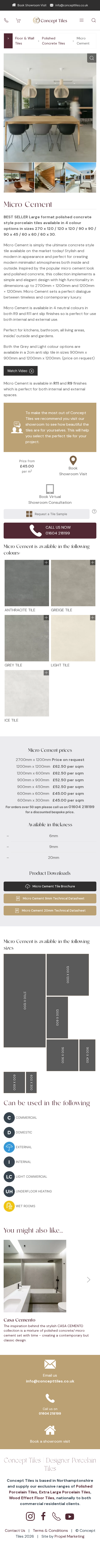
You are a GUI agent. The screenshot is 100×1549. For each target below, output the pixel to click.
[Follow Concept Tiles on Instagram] (30, 1516)
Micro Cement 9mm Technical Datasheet (53, 898)
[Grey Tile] (27, 638)
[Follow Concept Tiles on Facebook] (43, 1516)
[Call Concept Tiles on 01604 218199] (6, 20)
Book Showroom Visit (31, 5)
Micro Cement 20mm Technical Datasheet (54, 910)
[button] (81, 20)
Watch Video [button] (18, 371)
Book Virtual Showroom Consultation (50, 499)
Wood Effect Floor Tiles (31, 1497)
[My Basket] (18, 20)
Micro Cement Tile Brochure (54, 886)
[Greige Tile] (73, 583)
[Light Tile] (73, 638)
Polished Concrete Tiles (53, 40)
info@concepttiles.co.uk (71, 5)
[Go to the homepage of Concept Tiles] (50, 20)
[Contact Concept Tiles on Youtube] (70, 1516)
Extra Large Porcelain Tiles (64, 1492)
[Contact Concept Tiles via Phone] (56, 1516)
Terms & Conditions (51, 1530)
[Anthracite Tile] (27, 583)
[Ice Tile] (27, 693)
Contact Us (15, 1530)
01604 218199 (81, 806)
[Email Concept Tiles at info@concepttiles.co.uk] (50, 1365)
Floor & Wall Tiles (24, 40)
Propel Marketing (69, 1536)
